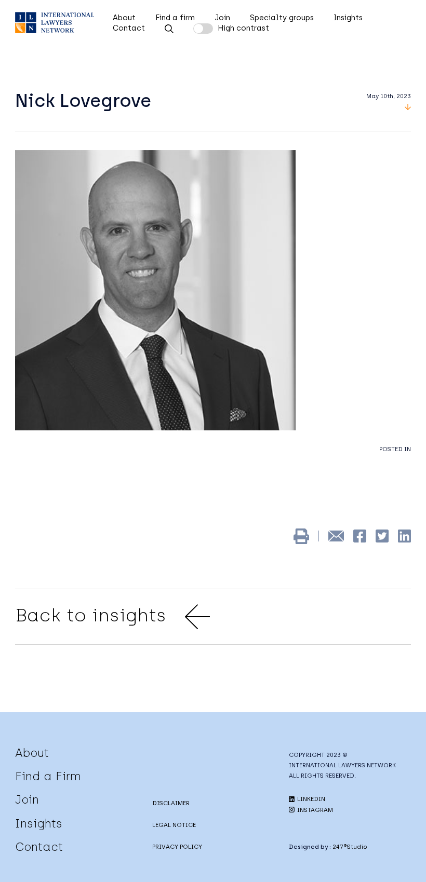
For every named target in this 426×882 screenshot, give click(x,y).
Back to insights (90, 615)
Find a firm (175, 17)
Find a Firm (48, 776)
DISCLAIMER (171, 803)
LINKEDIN (310, 799)
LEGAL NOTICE (174, 825)
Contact (129, 28)
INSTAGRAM (314, 809)
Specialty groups (282, 17)
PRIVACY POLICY (177, 846)
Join (222, 17)
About (124, 17)
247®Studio (349, 846)
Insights (348, 17)
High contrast (243, 28)
